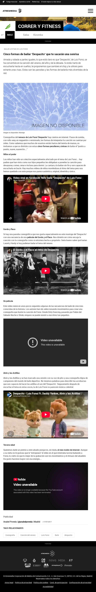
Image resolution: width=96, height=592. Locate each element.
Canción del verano (28, 535)
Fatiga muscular (11, 2)
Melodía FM (46, 565)
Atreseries (71, 560)
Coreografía (10, 535)
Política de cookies (41, 582)
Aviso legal (9, 582)
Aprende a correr (24, 2)
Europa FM (37, 565)
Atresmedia (48, 553)
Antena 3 (25, 560)
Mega (62, 560)
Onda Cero (28, 565)
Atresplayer (57, 565)
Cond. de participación (59, 582)
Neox (43, 560)
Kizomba (38, 34)
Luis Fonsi (45, 535)
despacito (68, 535)
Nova (52, 560)
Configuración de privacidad (80, 582)
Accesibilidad (48, 586)
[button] (89, 11)
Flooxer (68, 565)
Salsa (26, 34)
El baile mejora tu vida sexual (51, 2)
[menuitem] (26, 35)
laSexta (34, 560)
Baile (10, 34)
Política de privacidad (23, 582)
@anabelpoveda (25, 521)
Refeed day (36, 2)
